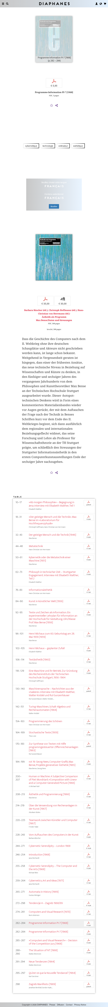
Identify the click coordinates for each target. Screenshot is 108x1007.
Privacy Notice (80, 1004)
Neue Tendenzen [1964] (42, 961)
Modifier (54, 206)
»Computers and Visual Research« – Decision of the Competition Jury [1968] (53, 942)
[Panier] (105, 3)
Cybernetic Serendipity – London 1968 (49, 846)
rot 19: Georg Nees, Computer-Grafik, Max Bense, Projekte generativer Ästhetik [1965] (52, 763)
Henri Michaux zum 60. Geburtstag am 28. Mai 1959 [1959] (52, 635)
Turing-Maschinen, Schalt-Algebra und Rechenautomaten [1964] (49, 708)
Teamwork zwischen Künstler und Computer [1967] (53, 822)
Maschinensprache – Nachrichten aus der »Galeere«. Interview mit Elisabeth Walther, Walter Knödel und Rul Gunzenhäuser (52, 692)
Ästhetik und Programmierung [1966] (49, 794)
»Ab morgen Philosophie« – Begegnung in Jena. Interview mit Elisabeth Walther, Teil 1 (52, 504)
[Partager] (56, 105)
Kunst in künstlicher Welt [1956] (46, 601)
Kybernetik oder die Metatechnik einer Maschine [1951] (50, 559)
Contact (69, 1004)
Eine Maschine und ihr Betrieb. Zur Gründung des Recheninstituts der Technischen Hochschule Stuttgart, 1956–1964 (53, 674)
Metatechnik (36, 546)
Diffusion (60, 1004)
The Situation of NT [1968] (43, 950)
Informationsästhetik (40, 590)
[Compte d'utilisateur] (96, 3)
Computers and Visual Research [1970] (49, 911)
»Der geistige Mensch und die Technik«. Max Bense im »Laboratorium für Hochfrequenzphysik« (53, 520)
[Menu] (3, 3)
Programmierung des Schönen (45, 721)
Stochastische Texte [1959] (43, 732)
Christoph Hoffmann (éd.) (62, 310)
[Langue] (101, 3)
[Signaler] (52, 105)
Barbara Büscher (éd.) (36, 310)
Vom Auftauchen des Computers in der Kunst (53, 834)
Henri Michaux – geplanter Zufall (47, 648)
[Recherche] (7, 3)
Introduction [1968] (39, 854)
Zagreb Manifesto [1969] (42, 984)
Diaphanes (54, 3)
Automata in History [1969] (44, 891)
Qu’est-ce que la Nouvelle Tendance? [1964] (52, 973)
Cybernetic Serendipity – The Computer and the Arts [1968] (53, 868)
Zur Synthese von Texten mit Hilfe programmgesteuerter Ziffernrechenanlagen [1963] (53, 747)
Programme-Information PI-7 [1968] (48, 923)
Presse (52, 1004)
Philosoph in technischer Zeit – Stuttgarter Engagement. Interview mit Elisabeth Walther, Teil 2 (53, 575)
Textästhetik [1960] (39, 659)
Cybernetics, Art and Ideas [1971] (46, 880)
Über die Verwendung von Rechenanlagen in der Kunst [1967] (53, 807)
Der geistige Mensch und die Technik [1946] (52, 534)
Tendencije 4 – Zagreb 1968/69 (46, 903)
